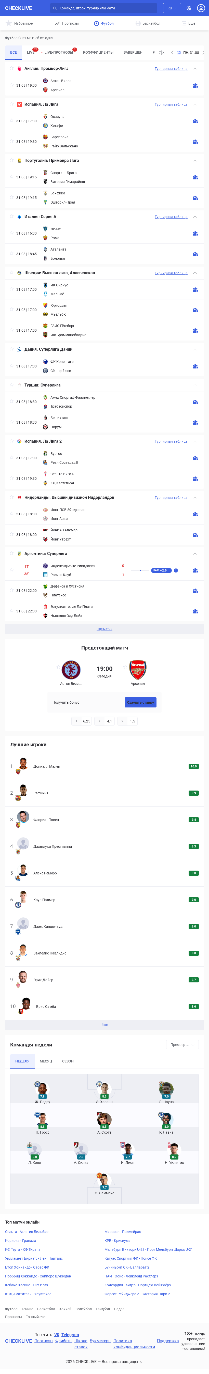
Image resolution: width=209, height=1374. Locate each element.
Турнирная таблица (171, 69)
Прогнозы (13, 1317)
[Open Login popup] (201, 8)
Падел (119, 1309)
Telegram (70, 1334)
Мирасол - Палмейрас (122, 1232)
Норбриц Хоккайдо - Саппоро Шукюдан (38, 1276)
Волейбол (83, 1309)
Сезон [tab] (68, 1061)
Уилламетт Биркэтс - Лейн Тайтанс (34, 1258)
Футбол (11, 1309)
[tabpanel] (104, 348)
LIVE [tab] (32, 51)
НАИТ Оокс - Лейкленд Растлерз (131, 1276)
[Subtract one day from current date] (203, 52)
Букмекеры (100, 1340)
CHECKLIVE (18, 8)
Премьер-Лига (55, 68)
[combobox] (172, 8)
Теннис (27, 1309)
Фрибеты (63, 1340)
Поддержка (168, 1340)
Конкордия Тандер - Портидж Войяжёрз (137, 1285)
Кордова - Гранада (20, 1241)
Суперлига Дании (55, 349)
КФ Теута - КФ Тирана (23, 1249)
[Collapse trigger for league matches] (195, 68)
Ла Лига (50, 104)
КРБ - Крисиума (117, 1241)
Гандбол (103, 1309)
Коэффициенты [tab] (98, 52)
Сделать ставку (140, 702)
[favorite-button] (11, 69)
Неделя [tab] (22, 1061)
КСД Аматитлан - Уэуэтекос (28, 1294)
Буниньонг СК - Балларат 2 (126, 1267)
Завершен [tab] (133, 52)
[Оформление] (188, 8)
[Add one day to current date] (172, 52)
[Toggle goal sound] (161, 52)
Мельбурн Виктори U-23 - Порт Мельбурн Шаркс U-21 (148, 1249)
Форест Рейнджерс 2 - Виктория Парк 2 (137, 1294)
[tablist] (79, 52)
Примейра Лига (64, 160)
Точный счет (36, 1317)
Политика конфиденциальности (134, 1343)
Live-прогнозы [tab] (60, 51)
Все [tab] (13, 52)
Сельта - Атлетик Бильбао (26, 1232)
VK (56, 1334)
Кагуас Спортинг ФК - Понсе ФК (130, 1258)
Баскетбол (46, 1309)
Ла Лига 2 (52, 441)
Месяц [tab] (46, 1061)
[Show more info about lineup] (195, 85)
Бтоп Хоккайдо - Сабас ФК (27, 1267)
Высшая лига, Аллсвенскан (68, 272)
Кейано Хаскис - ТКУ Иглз (26, 1285)
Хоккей (65, 1309)
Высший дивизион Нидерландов (83, 497)
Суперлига (51, 385)
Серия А (48, 216)
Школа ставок (81, 1343)
